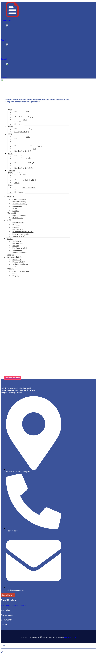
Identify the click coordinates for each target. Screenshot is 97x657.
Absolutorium (18, 250)
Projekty (18, 192)
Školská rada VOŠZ (23, 168)
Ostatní (11, 185)
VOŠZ (10, 153)
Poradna (4, 77)
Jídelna (11, 170)
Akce (16, 182)
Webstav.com (70, 637)
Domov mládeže (14, 257)
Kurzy (15, 274)
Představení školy (19, 199)
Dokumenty (17, 206)
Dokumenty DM (19, 262)
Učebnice (16, 225)
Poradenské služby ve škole (23, 232)
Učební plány (17, 241)
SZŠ (10, 134)
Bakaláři (4, 59)
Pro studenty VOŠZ (20, 248)
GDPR (15, 208)
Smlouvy (16, 246)
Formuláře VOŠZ (19, 243)
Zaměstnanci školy (20, 204)
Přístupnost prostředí (25, 187)
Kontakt (18, 124)
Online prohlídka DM (25, 180)
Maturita (16, 227)
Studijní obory (21, 131)
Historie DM (17, 260)
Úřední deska (6, 20)
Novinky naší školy (19, 202)
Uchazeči (12, 127)
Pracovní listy (18, 229)
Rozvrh (3, 40)
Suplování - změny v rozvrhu (14, 605)
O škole (11, 110)
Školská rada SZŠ (22, 151)
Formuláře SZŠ (18, 223)
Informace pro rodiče (21, 234)
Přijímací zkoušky (19, 215)
